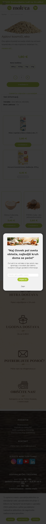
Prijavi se (23, 279)
